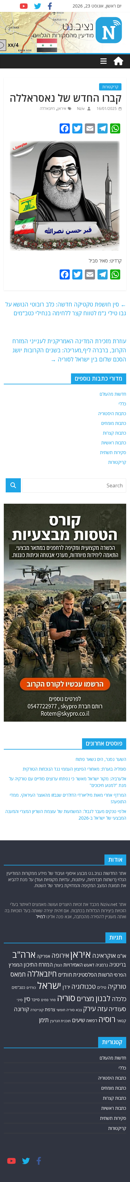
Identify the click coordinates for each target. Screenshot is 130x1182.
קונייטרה (37, 1009)
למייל (40, 916)
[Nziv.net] (118, 61)
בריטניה (117, 964)
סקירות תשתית (113, 452)
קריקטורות (110, 86)
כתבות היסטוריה (112, 413)
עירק (89, 1008)
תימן (44, 1020)
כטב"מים (18, 987)
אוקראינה (104, 955)
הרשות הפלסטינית (93, 974)
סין (27, 999)
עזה (102, 1008)
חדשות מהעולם (113, 394)
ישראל (49, 985)
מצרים (85, 998)
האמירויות (73, 964)
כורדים (31, 987)
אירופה (60, 955)
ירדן (66, 987)
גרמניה (102, 965)
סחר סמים (48, 1000)
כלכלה (119, 999)
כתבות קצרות (114, 433)
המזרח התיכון (38, 964)
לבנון (103, 998)
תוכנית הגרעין (60, 1020)
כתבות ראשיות (113, 443)
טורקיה (117, 986)
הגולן (58, 965)
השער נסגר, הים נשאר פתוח (101, 759)
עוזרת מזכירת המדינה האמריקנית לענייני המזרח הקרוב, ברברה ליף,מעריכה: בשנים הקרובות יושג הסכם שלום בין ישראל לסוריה (69, 350)
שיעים (78, 1020)
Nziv (80, 108)
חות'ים (65, 974)
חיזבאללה (47, 108)
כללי (122, 404)
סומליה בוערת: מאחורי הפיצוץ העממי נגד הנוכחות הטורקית (74, 769)
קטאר (121, 1020)
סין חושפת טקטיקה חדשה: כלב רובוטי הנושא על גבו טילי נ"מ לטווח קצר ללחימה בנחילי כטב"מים (65, 309)
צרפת (50, 1009)
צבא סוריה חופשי (69, 1009)
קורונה (21, 1009)
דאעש (89, 965)
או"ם (121, 955)
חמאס (18, 974)
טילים (101, 987)
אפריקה (43, 956)
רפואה (91, 1020)
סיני (20, 999)
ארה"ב (24, 954)
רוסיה (106, 1019)
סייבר (36, 999)
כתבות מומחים (113, 423)
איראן (61, 108)
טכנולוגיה (83, 986)
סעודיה (117, 1009)
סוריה (66, 998)
